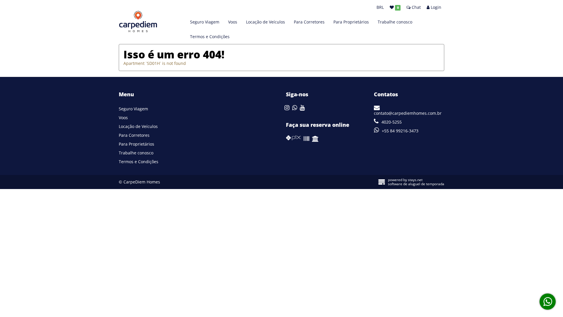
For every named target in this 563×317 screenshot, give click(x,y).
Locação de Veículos (265, 22)
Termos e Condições (210, 36)
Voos (232, 22)
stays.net (415, 179)
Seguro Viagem (204, 22)
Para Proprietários (351, 22)
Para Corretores (309, 22)
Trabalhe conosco (395, 22)
